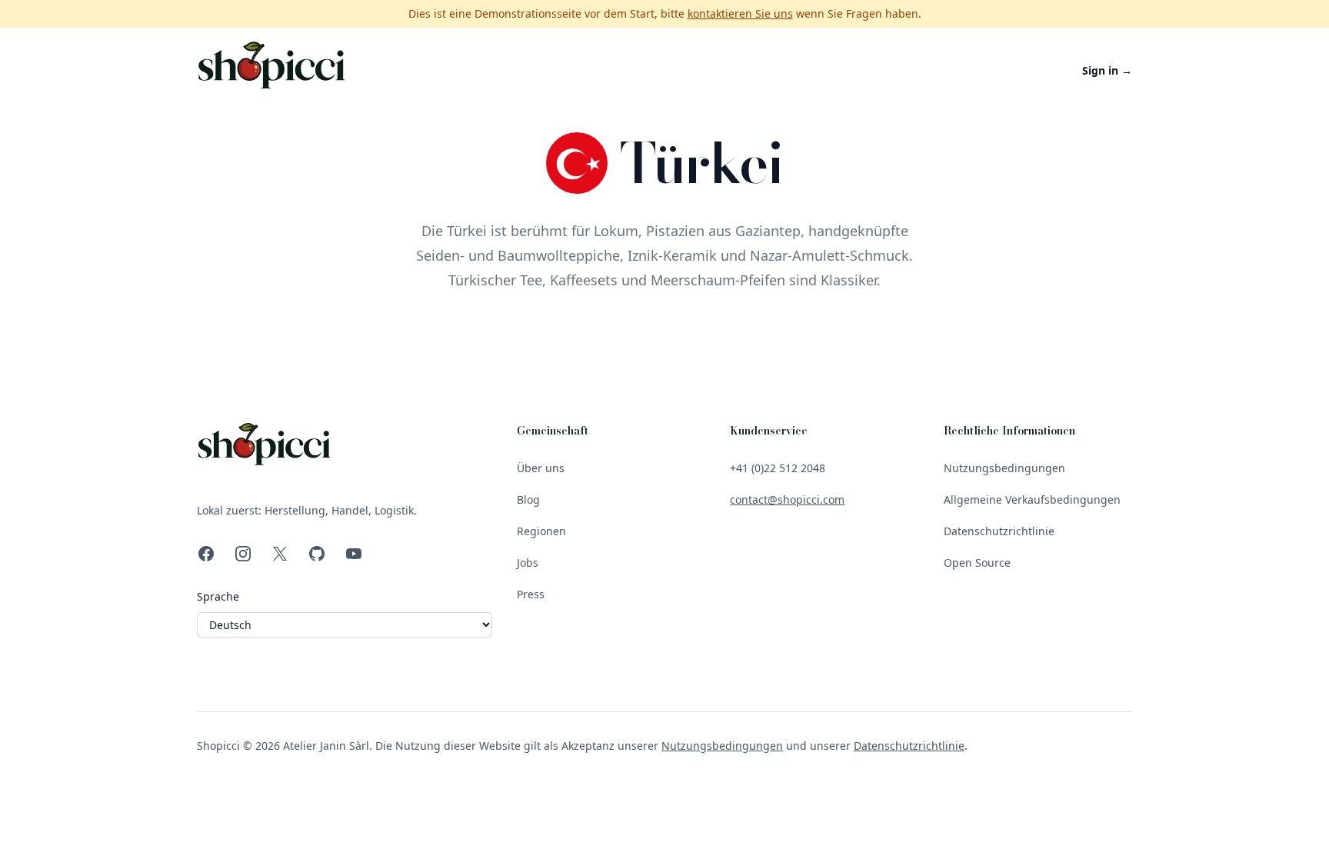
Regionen (541, 531)
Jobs (527, 562)
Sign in (1107, 70)
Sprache (218, 596)
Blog (528, 499)
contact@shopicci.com (787, 499)
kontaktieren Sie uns (740, 13)
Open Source (977, 562)
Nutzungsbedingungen (1004, 468)
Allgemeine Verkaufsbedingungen (1032, 499)
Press (531, 594)
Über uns (541, 468)
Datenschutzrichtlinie (999, 531)
